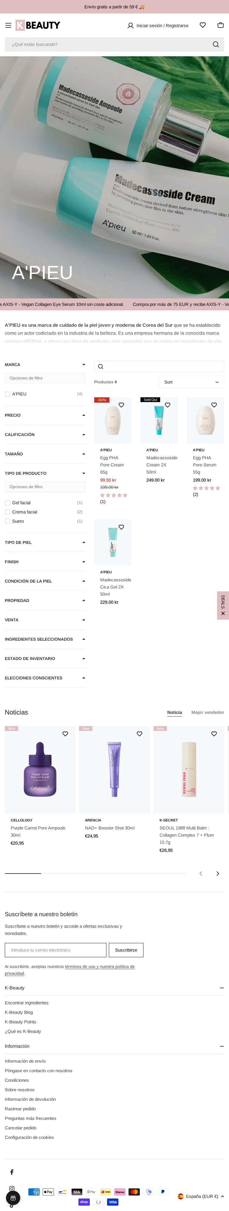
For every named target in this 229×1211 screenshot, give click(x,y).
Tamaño (14, 454)
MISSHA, (33, 341)
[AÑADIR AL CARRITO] (62, 805)
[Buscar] (215, 44)
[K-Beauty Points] (13, 1198)
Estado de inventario (30, 658)
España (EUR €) (202, 1196)
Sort (168, 382)
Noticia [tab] (174, 712)
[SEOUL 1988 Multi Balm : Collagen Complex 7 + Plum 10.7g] (189, 769)
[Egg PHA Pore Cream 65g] (112, 420)
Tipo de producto (26, 473)
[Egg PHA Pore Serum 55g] (205, 420)
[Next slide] (217, 873)
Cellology (22, 820)
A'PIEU (106, 450)
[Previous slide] (201, 873)
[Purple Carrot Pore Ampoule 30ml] (40, 769)
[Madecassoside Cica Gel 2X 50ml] (112, 542)
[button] (114, 332)
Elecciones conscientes (33, 677)
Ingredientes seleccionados (39, 639)
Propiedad (17, 600)
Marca (12, 364)
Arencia (93, 820)
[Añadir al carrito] (118, 435)
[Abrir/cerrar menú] (8, 25)
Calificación (20, 434)
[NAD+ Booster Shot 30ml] (114, 769)
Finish (11, 561)
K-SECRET (169, 820)
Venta (11, 619)
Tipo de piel (18, 542)
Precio (13, 415)
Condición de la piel (28, 581)
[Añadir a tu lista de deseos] (121, 405)
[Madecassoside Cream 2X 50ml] (159, 420)
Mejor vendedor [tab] (207, 712)
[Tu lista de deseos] (203, 25)
